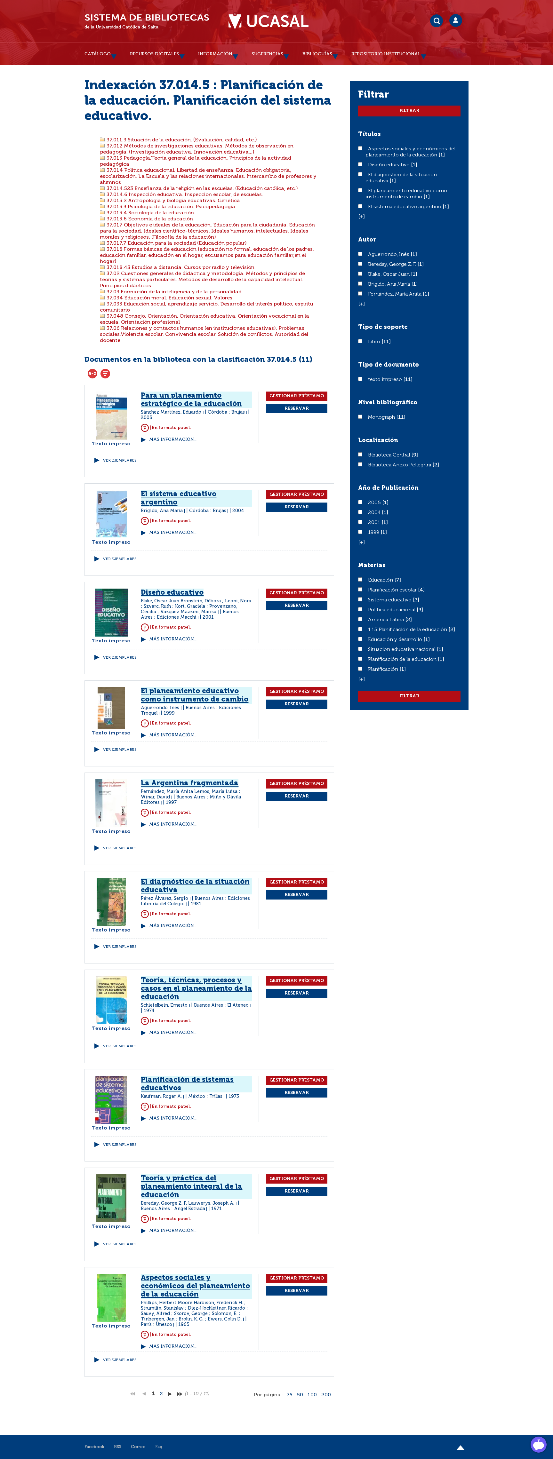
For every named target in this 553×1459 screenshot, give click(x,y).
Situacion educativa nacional (402, 649)
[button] (361, 216)
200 (326, 1395)
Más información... (172, 440)
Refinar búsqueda (105, 373)
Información (215, 54)
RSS (117, 1447)
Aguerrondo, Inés (389, 254)
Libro (374, 342)
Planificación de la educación (403, 659)
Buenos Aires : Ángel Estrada (173, 1209)
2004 (375, 512)
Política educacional (392, 610)
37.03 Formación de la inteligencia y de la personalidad (173, 292)
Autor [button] (367, 240)
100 (312, 1395)
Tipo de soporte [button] (383, 327)
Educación (381, 580)
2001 (374, 522)
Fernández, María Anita (395, 294)
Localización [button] (378, 440)
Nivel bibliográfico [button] (387, 403)
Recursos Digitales (154, 54)
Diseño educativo (389, 165)
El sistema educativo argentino (405, 207)
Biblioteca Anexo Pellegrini (400, 465)
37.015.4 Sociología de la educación (149, 213)
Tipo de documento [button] (388, 365)
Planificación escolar (393, 590)
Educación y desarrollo (395, 639)
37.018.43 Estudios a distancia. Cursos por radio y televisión (179, 267)
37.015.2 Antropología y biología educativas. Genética (172, 200)
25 (289, 1395)
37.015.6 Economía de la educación (149, 219)
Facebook (94, 1447)
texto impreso (385, 379)
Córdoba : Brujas (226, 412)
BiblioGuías (317, 54)
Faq (158, 1447)
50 (300, 1395)
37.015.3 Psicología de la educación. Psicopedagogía (170, 207)
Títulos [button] (369, 134)
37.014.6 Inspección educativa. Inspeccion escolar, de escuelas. (184, 194)
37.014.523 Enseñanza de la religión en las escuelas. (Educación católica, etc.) (201, 188)
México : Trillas (205, 1096)
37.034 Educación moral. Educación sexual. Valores (168, 298)
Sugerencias (267, 54)
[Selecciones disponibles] (92, 373)
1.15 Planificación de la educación (408, 629)
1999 (374, 532)
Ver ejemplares (120, 461)
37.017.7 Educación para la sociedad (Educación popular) (176, 243)
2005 (375, 502)
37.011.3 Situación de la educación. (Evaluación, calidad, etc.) (181, 140)
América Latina (386, 619)
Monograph (382, 417)
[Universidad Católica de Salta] (268, 21)
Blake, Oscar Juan (389, 274)
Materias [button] (372, 565)
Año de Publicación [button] (388, 488)
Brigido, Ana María (389, 284)
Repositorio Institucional (386, 54)
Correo (138, 1447)
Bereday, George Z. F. (392, 264)
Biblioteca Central (389, 455)
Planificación (383, 669)
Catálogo (97, 54)
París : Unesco (156, 1324)
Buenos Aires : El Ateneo (221, 1005)
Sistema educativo (390, 600)
